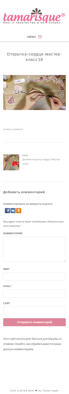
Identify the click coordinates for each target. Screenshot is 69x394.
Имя (6, 269)
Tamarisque (51, 390)
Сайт (6, 303)
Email (7, 286)
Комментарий (12, 233)
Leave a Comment (13, 129)
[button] (7, 212)
